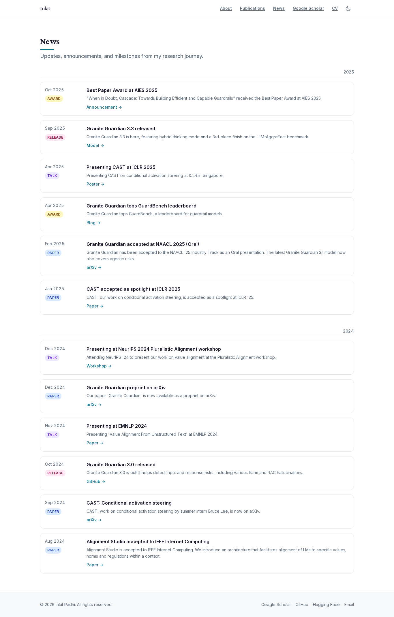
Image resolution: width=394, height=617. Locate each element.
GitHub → (96, 481)
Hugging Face (326, 604)
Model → (95, 145)
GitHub (302, 604)
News (279, 8)
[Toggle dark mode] (348, 8)
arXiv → (94, 267)
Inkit (45, 8)
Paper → (95, 305)
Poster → (95, 184)
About (226, 8)
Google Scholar (308, 8)
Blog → (93, 222)
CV (335, 8)
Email (349, 604)
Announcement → (104, 107)
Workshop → (99, 365)
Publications (252, 8)
